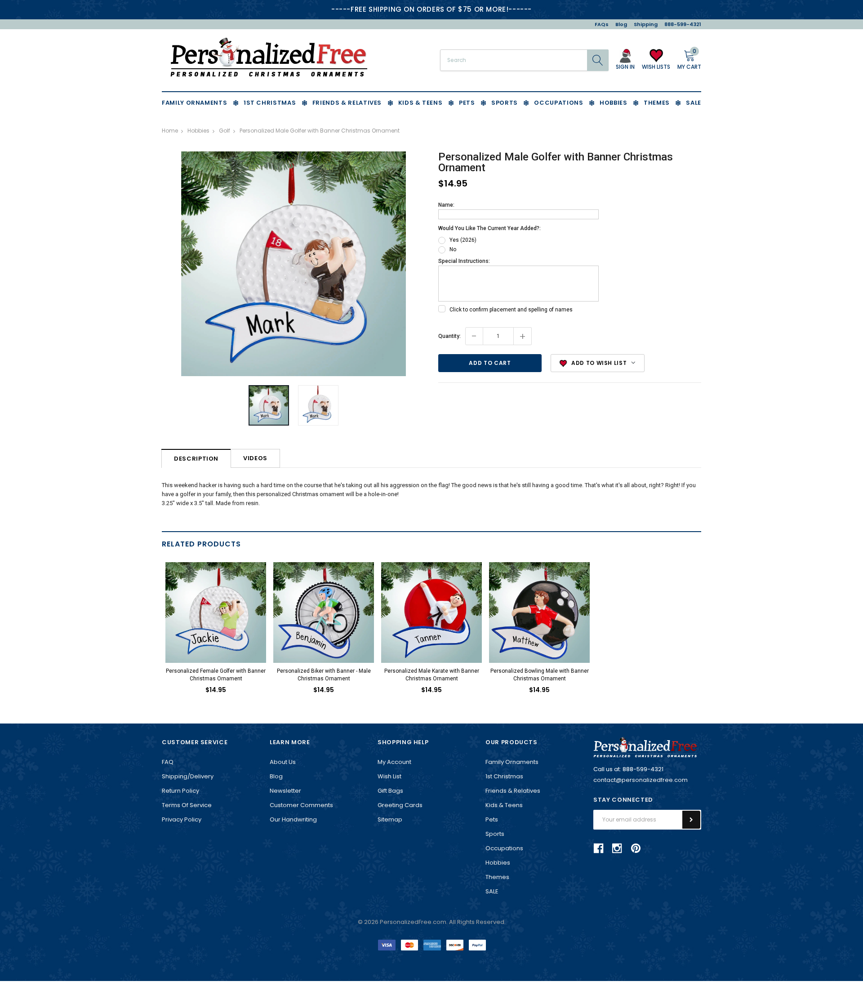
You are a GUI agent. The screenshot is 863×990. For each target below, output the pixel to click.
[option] (293, 263)
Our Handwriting (293, 819)
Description (196, 458)
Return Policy (180, 790)
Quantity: (449, 336)
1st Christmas (504, 776)
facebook (599, 848)
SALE (491, 891)
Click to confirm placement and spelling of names (511, 309)
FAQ (167, 762)
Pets (491, 819)
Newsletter (285, 790)
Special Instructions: (464, 261)
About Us (283, 762)
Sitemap (390, 819)
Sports (494, 834)
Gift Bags (390, 790)
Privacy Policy (181, 819)
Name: (446, 205)
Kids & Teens (504, 805)
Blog (621, 24)
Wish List (389, 776)
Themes (497, 877)
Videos (255, 458)
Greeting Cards (400, 805)
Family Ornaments (511, 762)
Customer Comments (301, 805)
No (452, 249)
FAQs (602, 24)
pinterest (636, 848)
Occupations (504, 848)
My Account (394, 762)
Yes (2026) (462, 240)
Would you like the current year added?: (489, 228)
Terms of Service (187, 805)
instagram (617, 848)
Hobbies (497, 862)
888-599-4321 (682, 24)
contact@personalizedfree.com (640, 780)
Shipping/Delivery (188, 776)
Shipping (646, 24)
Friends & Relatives (512, 790)
